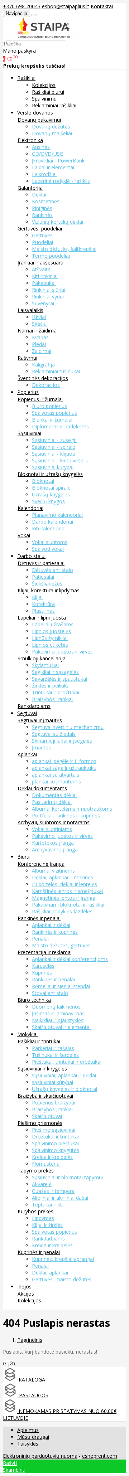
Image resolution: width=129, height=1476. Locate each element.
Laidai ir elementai (53, 167)
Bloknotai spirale (51, 487)
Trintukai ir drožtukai (55, 692)
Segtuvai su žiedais (54, 733)
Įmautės (41, 747)
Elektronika (30, 140)
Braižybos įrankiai (52, 699)
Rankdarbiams (34, 706)
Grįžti (9, 1363)
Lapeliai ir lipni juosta (42, 617)
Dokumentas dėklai (54, 795)
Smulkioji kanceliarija (42, 658)
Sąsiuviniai (29, 433)
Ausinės (41, 147)
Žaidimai (41, 351)
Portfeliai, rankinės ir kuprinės (66, 815)
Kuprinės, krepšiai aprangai (63, 1259)
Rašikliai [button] (26, 77)
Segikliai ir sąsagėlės (55, 672)
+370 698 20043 (21, 6)
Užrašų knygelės (51, 494)
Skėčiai (40, 323)
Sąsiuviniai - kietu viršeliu (60, 460)
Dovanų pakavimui (39, 119)
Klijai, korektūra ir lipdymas (49, 590)
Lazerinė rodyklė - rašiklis (61, 181)
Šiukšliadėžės (47, 583)
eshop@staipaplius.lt (65, 6)
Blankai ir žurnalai (52, 419)
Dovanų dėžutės (51, 126)
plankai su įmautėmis (56, 781)
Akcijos (26, 1293)
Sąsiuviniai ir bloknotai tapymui (67, 1177)
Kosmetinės (45, 201)
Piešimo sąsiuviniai (53, 1129)
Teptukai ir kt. (47, 1204)
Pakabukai (44, 283)
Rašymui (27, 357)
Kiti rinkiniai (45, 276)
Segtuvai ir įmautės (40, 720)
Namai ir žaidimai (38, 330)
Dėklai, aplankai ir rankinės (62, 877)
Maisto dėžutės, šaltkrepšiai (64, 249)
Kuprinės (42, 972)
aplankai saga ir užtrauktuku (64, 767)
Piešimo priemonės (40, 1123)
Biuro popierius (49, 406)
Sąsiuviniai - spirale (53, 446)
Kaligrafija (43, 364)
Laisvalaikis (30, 310)
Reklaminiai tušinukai (56, 371)
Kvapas (40, 337)
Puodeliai (42, 242)
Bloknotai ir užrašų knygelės (50, 474)
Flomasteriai (46, 1163)
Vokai (24, 535)
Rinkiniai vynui (48, 296)
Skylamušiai (45, 665)
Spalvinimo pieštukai (55, 1143)
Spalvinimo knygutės (55, 1150)
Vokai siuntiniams (52, 829)
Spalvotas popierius (54, 412)
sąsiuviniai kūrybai (52, 1082)
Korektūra (43, 604)
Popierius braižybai (53, 1102)
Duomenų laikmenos (56, 1006)
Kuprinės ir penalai (39, 1252)
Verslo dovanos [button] (35, 112)
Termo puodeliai (51, 255)
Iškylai (39, 317)
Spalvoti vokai (48, 548)
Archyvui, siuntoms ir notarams (54, 822)
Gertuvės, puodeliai (40, 228)
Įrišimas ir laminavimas (58, 1013)
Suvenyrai (43, 303)
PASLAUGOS (33, 1395)
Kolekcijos (44, 85)
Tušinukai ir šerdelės (55, 1055)
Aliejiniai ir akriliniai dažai (60, 1197)
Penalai (40, 938)
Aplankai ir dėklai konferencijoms (70, 959)
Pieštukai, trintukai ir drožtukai (66, 1061)
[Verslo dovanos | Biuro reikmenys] (43, 36)
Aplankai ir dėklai (51, 925)
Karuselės (43, 965)
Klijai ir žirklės (47, 1225)
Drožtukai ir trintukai (55, 1136)
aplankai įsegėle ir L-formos (64, 761)
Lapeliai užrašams (52, 624)
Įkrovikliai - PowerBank (58, 160)
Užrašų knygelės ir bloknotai (64, 1089)
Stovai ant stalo (50, 993)
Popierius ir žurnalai (40, 399)
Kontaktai (102, 6)
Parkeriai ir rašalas (53, 1048)
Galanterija (30, 187)
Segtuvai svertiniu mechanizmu (68, 727)
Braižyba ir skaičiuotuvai (45, 1095)
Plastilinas (43, 610)
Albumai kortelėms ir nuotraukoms (72, 808)
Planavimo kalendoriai (57, 514)
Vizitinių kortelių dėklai (57, 221)
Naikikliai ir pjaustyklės (57, 1020)
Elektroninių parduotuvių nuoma (40, 1455)
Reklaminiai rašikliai (54, 105)
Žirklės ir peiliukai (51, 685)
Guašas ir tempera (53, 1191)
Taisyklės (27, 1443)
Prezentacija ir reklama (44, 952)
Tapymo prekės (36, 1170)
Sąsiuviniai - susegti (54, 440)
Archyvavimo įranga (55, 849)
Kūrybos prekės (35, 1211)
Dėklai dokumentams (42, 788)
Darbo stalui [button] (31, 556)
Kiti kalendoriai (49, 528)
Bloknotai (43, 480)
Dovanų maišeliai (52, 133)
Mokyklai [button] (27, 1034)
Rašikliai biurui (48, 91)
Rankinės (42, 215)
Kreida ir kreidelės (52, 1157)
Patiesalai (43, 576)
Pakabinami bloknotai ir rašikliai (68, 904)
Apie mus (28, 1430)
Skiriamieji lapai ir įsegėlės (62, 740)
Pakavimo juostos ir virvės (62, 651)
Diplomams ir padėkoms (60, 426)
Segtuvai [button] (27, 713)
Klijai (37, 597)
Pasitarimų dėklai (52, 801)
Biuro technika (34, 999)
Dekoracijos (46, 385)
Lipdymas (43, 1218)
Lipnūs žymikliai (50, 638)
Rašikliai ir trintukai (39, 1041)
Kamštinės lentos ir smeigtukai (67, 891)
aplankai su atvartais (55, 774)
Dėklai (39, 194)
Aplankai (27, 754)
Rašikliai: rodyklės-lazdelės (62, 911)
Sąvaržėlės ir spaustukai (59, 678)
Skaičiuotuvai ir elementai (61, 1027)
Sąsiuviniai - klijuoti (53, 453)
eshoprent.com (99, 1455)
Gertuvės (42, 235)
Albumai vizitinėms (53, 870)
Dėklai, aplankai (50, 1272)
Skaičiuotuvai (47, 1116)
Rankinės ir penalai (39, 918)
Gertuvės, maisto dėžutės (61, 1279)
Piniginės (42, 208)
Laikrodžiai (44, 174)
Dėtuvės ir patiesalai (41, 563)
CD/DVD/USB (47, 153)
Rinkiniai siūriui (48, 289)
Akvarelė (42, 1184)
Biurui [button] (23, 856)
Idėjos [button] (24, 1286)
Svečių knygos (48, 501)
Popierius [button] (28, 392)
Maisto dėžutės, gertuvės (61, 945)
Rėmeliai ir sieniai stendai (61, 986)
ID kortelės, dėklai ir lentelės (64, 884)
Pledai (39, 344)
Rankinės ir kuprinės (55, 931)
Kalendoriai (30, 508)
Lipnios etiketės (50, 644)
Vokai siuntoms (49, 542)
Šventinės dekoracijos (43, 378)
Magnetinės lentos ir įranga (63, 897)
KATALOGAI (32, 1379)
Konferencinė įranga (41, 863)
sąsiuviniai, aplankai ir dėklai (64, 1075)
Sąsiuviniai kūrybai (52, 467)
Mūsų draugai (33, 1436)
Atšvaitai (42, 269)
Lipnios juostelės (51, 631)
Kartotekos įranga (53, 842)
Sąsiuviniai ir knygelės (42, 1068)
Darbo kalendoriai (52, 521)
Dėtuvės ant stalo (52, 570)
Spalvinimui (45, 98)
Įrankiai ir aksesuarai (41, 262)
